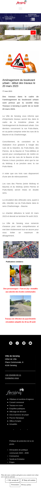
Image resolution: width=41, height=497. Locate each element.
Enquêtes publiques (17, 409)
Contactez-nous (12, 378)
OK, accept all (13, 480)
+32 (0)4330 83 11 (13, 375)
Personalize (15, 485)
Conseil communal (16, 402)
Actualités (13, 424)
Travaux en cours (16, 405)
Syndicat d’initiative (16, 459)
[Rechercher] (33, 33)
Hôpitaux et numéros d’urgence (21, 399)
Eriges (11, 462)
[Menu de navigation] (20, 9)
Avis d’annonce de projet (19, 415)
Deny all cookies (29, 480)
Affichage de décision (17, 412)
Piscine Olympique (16, 418)
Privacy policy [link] (26, 485)
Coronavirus (14, 456)
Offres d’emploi (15, 421)
